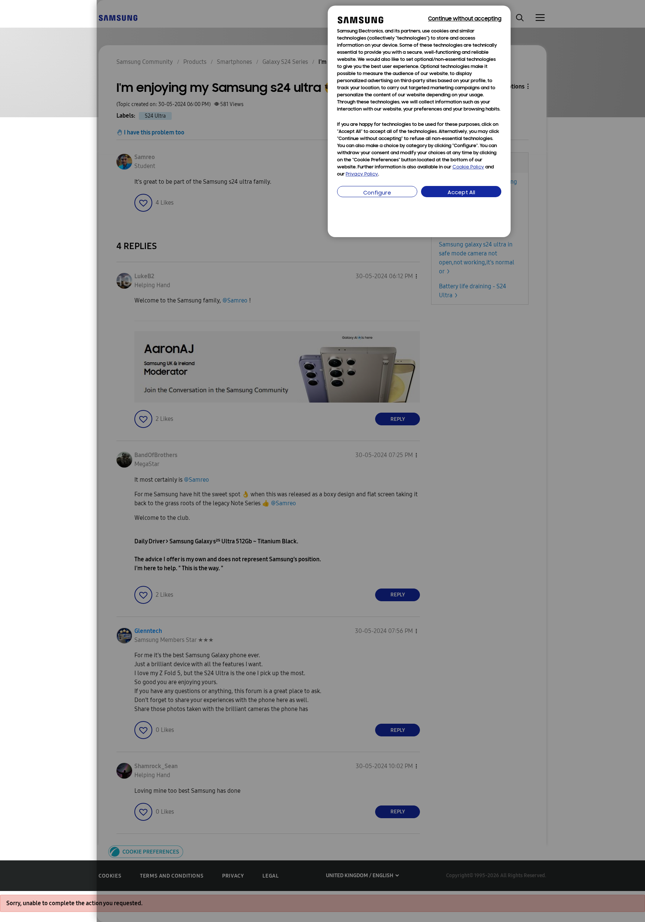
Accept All (461, 193)
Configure (377, 193)
